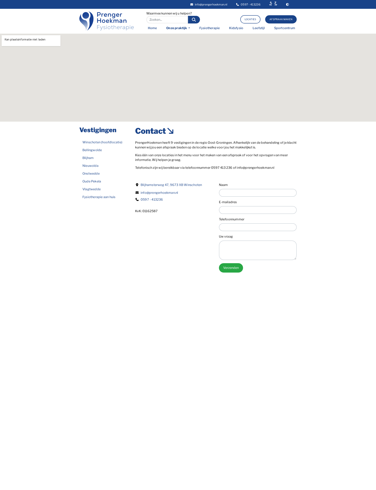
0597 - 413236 (152, 199)
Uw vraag (226, 236)
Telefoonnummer (232, 219)
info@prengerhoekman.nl (159, 193)
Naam (223, 185)
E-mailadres (228, 202)
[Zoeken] (194, 19)
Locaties (250, 19)
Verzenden (231, 268)
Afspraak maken (280, 19)
